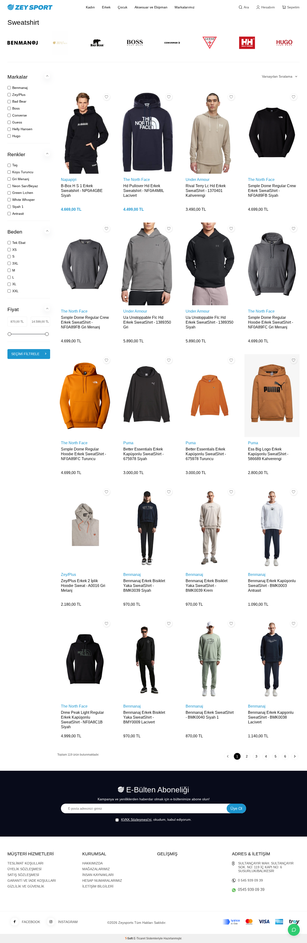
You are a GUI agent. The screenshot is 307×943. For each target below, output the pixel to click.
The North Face (136, 180)
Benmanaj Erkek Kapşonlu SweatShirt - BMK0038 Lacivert (271, 717)
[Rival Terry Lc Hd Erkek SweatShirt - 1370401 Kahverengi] (209, 132)
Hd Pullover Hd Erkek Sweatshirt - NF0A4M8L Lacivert (143, 190)
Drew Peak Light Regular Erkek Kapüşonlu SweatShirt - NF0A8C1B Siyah (82, 719)
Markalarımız (185, 7)
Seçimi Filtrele (25, 354)
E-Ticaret (139, 938)
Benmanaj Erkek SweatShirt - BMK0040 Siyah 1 (210, 714)
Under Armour (197, 180)
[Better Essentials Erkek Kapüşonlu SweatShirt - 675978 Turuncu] (209, 395)
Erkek (106, 7)
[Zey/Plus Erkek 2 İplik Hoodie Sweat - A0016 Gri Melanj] (84, 527)
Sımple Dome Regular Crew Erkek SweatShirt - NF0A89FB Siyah (272, 190)
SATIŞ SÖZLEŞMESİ (23, 875)
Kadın (90, 7)
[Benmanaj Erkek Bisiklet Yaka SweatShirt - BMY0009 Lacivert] (147, 658)
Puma (128, 443)
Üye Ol (236, 809)
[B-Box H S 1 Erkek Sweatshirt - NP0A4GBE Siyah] (84, 132)
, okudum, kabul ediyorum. (156, 819)
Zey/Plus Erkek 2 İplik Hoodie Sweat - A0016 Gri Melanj (83, 585)
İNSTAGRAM (68, 922)
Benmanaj (132, 575)
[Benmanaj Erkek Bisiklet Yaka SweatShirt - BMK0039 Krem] (209, 527)
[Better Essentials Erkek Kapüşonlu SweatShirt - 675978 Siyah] (147, 395)
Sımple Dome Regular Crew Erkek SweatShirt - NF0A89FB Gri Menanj (85, 322)
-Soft (129, 938)
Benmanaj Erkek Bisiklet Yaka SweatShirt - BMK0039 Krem (206, 585)
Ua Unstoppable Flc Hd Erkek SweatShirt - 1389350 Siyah (209, 322)
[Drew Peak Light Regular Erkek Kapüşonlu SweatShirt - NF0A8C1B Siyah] (84, 658)
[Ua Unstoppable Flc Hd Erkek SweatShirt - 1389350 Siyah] (209, 263)
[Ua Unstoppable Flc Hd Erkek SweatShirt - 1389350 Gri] (147, 263)
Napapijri (69, 180)
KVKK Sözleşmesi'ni (136, 819)
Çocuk (122, 7)
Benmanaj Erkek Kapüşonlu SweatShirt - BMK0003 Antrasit (272, 585)
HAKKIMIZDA (92, 863)
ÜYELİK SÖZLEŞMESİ (24, 869)
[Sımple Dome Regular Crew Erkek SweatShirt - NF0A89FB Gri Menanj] (84, 263)
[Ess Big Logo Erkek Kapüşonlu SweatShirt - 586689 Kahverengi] (272, 395)
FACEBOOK (31, 922)
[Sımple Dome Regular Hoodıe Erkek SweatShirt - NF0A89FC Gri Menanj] (272, 263)
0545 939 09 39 (251, 890)
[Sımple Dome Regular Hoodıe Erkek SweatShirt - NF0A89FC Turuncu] (84, 395)
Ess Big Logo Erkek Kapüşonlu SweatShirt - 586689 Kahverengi (268, 454)
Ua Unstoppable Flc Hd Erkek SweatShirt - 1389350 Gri (147, 322)
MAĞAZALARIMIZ (96, 869)
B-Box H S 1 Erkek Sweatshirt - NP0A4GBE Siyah (82, 190)
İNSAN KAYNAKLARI (98, 875)
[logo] (41, 7)
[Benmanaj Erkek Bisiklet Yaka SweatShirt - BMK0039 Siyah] (147, 527)
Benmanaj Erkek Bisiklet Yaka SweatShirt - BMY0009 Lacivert (144, 717)
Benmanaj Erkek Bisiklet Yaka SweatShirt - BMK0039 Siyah (144, 585)
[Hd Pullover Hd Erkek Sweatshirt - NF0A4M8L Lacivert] (147, 132)
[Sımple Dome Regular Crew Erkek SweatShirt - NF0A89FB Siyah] (272, 132)
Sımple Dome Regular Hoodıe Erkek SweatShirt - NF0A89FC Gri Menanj (270, 322)
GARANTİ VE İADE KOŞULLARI (31, 880)
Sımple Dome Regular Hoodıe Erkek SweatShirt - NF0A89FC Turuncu (83, 454)
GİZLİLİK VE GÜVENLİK (25, 886)
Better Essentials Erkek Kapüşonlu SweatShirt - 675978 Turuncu (206, 454)
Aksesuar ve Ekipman (151, 7)
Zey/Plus (68, 575)
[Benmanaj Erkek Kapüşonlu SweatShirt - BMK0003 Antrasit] (272, 527)
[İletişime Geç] (294, 930)
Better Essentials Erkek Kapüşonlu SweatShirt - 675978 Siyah (143, 454)
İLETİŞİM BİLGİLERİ (97, 886)
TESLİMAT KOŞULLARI (25, 863)
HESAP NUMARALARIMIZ (102, 880)
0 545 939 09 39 (250, 880)
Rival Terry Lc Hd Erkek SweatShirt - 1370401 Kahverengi (206, 190)
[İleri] (294, 756)
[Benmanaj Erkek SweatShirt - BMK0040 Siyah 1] (209, 658)
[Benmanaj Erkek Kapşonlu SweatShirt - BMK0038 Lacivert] (272, 658)
